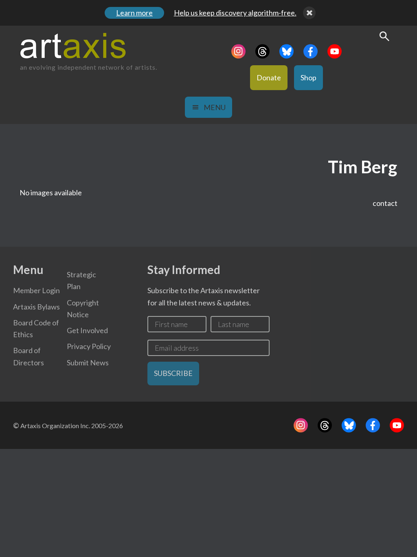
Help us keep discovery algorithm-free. (235, 12)
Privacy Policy (89, 346)
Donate (269, 77)
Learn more (134, 12)
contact (385, 203)
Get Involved (87, 330)
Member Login (36, 290)
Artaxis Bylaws (36, 306)
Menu (215, 107)
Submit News (88, 362)
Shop (308, 77)
